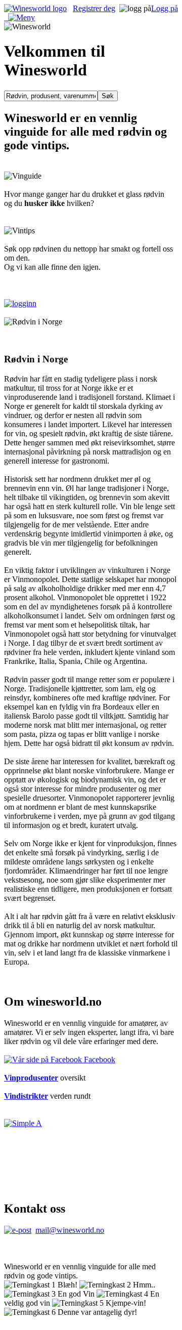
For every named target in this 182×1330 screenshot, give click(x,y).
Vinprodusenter (31, 1077)
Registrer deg (94, 8)
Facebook (98, 1059)
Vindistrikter (26, 1096)
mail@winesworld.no (69, 1230)
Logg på (164, 8)
